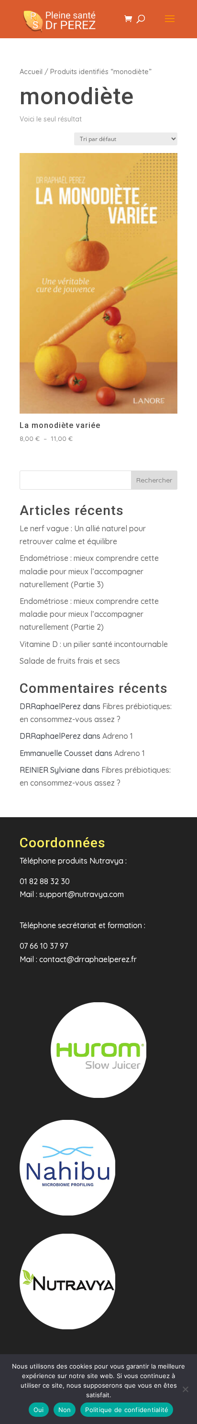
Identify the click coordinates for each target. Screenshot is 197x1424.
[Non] (185, 1389)
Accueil (31, 71)
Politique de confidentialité (126, 1409)
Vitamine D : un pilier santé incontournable (94, 644)
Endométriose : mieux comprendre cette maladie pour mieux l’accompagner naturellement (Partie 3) (89, 571)
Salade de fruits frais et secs (70, 661)
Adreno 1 (117, 736)
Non (64, 1409)
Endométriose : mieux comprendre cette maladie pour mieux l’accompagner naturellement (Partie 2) (89, 614)
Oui (38, 1409)
